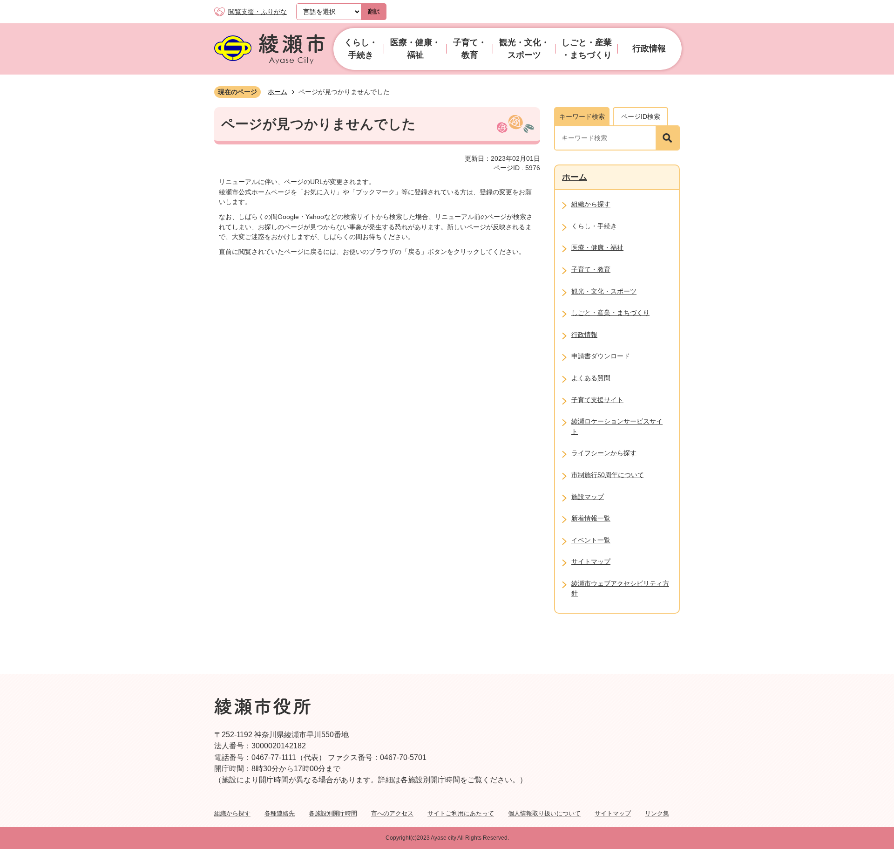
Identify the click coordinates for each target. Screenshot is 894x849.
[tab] (582, 116)
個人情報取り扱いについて (544, 813)
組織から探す (232, 813)
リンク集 (657, 813)
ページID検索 (640, 116)
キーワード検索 (582, 116)
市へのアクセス (392, 813)
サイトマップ (613, 813)
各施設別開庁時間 (333, 813)
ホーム (277, 92)
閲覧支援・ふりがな (257, 11)
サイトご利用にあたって (460, 813)
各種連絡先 (279, 813)
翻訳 (374, 11)
